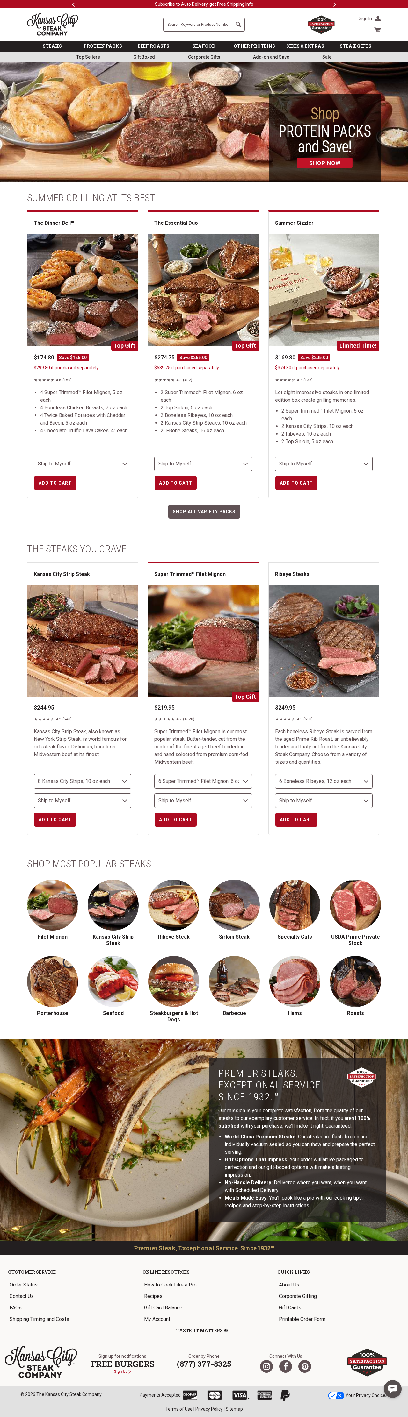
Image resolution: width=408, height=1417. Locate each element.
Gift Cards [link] (290, 1308)
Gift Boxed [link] (144, 57)
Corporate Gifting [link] (298, 1296)
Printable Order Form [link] (302, 1319)
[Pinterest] (304, 1366)
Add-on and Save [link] (271, 57)
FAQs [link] (16, 1308)
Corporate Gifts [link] (204, 57)
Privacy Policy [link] (209, 1409)
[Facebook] (285, 1366)
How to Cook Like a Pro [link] (170, 1285)
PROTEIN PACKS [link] (103, 46)
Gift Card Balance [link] (163, 1308)
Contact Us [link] (22, 1296)
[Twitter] (266, 1366)
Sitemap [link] (234, 1409)
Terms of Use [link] (179, 1409)
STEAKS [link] (52, 46)
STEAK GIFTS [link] (355, 46)
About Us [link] (289, 1285)
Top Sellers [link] (88, 57)
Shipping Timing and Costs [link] (39, 1319)
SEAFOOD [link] (204, 46)
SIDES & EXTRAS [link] (305, 46)
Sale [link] (327, 57)
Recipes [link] (153, 1296)
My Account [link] (157, 1319)
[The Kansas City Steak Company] (41, 1362)
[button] (393, 1389)
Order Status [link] (24, 1285)
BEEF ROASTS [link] (153, 46)
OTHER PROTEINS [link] (254, 46)
